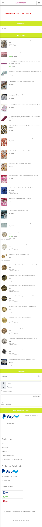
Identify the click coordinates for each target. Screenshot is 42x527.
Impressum (5, 447)
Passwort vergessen (6, 404)
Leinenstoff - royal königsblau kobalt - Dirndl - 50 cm (22, 187)
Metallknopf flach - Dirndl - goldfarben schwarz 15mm (22, 275)
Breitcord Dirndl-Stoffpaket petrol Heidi (18, 210)
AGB (3, 443)
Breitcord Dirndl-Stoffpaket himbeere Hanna (20, 198)
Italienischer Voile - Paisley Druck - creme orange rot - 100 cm (24, 138)
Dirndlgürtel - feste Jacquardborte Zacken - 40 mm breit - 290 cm (25, 71)
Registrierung (4, 402)
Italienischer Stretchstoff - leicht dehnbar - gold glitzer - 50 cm (24, 40)
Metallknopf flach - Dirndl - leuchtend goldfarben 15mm (22, 306)
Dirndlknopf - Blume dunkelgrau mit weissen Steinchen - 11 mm (24, 349)
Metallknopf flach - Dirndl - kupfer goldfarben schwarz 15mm (24, 264)
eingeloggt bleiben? (8, 391)
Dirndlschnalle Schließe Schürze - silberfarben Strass (22, 359)
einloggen (36, 396)
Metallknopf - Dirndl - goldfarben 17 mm (19, 254)
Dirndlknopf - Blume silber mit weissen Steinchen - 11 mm (23, 338)
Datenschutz (5, 451)
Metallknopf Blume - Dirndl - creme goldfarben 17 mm (22, 244)
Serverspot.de (25, 520)
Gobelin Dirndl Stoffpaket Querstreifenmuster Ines (21, 81)
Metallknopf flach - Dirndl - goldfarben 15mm (20, 317)
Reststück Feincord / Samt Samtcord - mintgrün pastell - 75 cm (24, 223)
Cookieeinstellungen (8, 455)
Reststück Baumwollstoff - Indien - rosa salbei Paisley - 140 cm (24, 104)
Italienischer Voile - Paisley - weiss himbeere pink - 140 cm (23, 175)
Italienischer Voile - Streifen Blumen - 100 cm (20, 150)
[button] (12, 492)
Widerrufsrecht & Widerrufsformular (12, 459)
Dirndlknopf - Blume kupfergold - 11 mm (19, 328)
